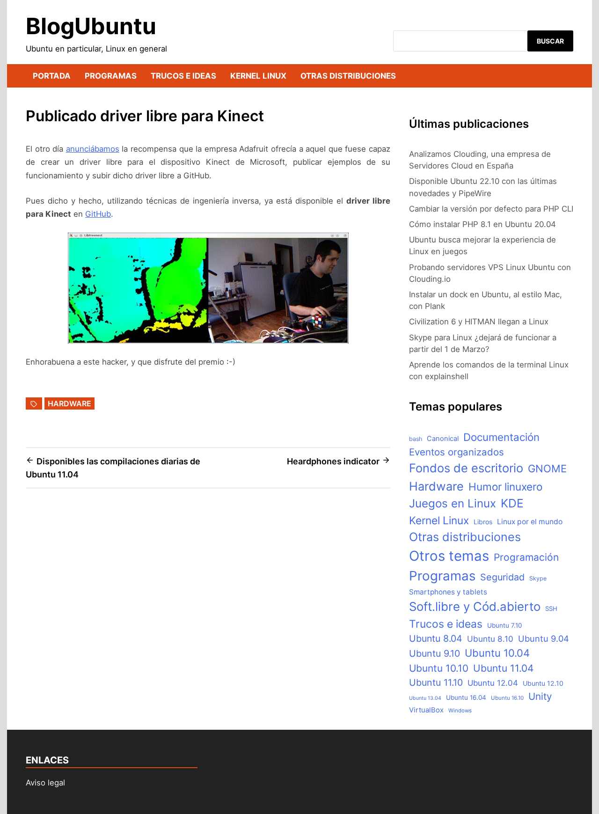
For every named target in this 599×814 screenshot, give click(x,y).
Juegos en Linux (452, 503)
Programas (111, 76)
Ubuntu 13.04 (425, 698)
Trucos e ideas (183, 76)
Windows (460, 710)
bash (415, 438)
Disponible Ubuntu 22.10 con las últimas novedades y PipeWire (483, 187)
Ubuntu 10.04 (497, 653)
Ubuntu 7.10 (504, 625)
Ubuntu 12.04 (493, 683)
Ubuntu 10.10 (438, 668)
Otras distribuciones (348, 76)
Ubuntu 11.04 (503, 668)
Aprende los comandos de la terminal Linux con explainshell (489, 370)
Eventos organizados (456, 452)
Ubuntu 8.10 (490, 639)
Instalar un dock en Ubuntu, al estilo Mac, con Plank (485, 300)
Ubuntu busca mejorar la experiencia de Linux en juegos (482, 245)
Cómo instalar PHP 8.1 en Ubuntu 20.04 (482, 224)
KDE (512, 503)
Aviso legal (45, 782)
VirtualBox (426, 710)
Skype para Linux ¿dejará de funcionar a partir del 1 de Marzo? (482, 343)
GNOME (547, 468)
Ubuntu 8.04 (435, 638)
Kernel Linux (258, 76)
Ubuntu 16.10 (507, 698)
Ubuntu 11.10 (436, 682)
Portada (52, 76)
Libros (483, 522)
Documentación (501, 437)
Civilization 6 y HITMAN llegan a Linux (478, 321)
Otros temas (449, 556)
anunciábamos (92, 149)
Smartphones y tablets (448, 591)
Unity (540, 696)
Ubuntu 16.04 (466, 697)
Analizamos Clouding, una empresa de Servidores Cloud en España (480, 159)
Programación (526, 557)
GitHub (98, 214)
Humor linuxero (505, 486)
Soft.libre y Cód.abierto (475, 606)
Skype (538, 578)
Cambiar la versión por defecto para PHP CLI (491, 208)
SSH (551, 608)
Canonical (443, 438)
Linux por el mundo (529, 521)
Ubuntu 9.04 (543, 638)
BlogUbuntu (91, 26)
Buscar (550, 41)
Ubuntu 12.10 (543, 683)
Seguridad (502, 577)
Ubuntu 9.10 (434, 653)
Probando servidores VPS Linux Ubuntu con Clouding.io (490, 273)
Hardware (69, 403)
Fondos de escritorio (466, 468)
